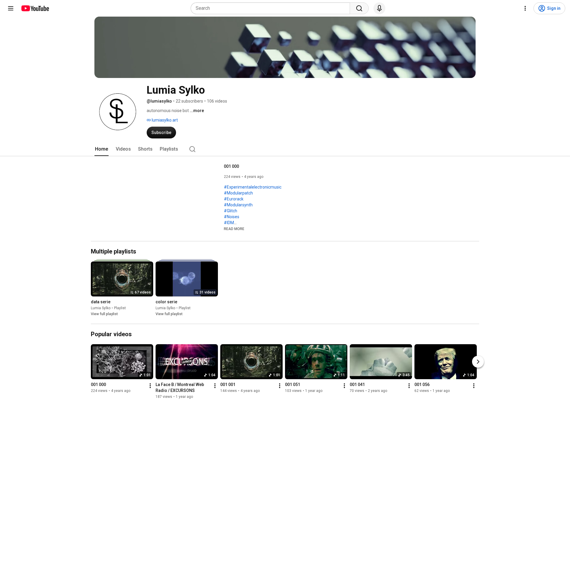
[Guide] (10, 8)
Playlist (120, 308)
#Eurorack (233, 199)
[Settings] (525, 8)
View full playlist (104, 314)
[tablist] (285, 149)
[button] (234, 229)
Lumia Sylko (100, 308)
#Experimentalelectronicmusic (252, 187)
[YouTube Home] (35, 8)
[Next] (478, 362)
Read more (234, 229)
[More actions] (150, 386)
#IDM (229, 222)
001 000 (231, 166)
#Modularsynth (238, 204)
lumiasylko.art (164, 120)
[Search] (359, 8)
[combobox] (272, 8)
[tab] (101, 149)
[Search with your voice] (379, 8)
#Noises (231, 216)
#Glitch (230, 210)
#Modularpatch (238, 193)
